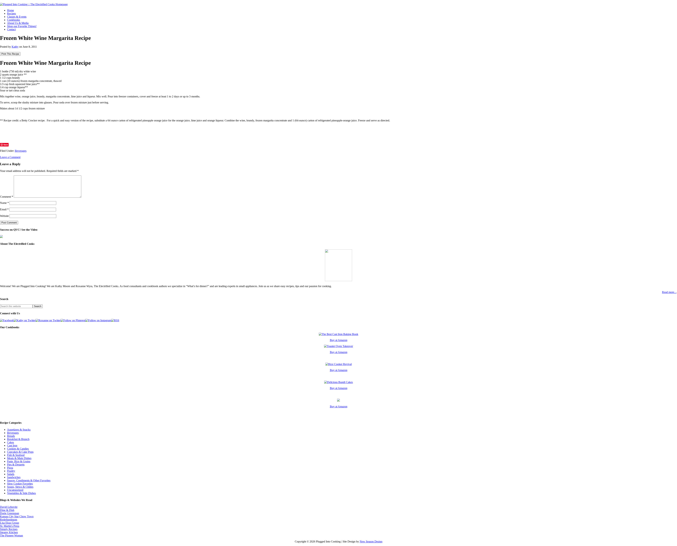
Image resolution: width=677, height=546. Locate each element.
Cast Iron (12, 445)
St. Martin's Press (9, 525)
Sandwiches (13, 477)
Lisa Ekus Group (9, 522)
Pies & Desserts (16, 464)
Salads (10, 474)
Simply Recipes (8, 529)
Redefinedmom (8, 519)
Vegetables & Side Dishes (21, 493)
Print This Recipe (10, 54)
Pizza (10, 467)
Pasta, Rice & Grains (18, 461)
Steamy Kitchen (9, 532)
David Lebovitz (8, 506)
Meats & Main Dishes (19, 458)
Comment (6, 196)
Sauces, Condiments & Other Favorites (28, 480)
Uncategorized (15, 489)
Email (4, 209)
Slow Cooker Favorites (20, 483)
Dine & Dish (7, 510)
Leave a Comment (10, 157)
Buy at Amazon (338, 340)
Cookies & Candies (18, 448)
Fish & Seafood (16, 455)
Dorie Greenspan (9, 513)
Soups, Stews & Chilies (20, 486)
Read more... (669, 292)
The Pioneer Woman (11, 535)
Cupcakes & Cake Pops (20, 451)
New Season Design (371, 541)
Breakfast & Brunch (18, 439)
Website (4, 215)
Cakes (10, 442)
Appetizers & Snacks (19, 429)
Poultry (11, 470)
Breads (11, 435)
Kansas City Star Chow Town (16, 516)
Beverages (20, 150)
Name (4, 202)
